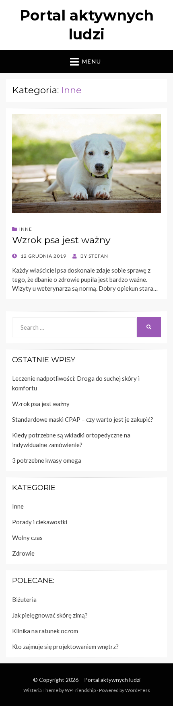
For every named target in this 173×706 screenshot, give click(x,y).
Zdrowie (23, 553)
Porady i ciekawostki (39, 521)
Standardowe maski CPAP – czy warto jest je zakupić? (82, 419)
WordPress (137, 690)
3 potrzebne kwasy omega (46, 460)
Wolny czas (27, 537)
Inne (25, 229)
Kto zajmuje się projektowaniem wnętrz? (65, 646)
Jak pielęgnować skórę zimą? (50, 615)
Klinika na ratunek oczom (45, 630)
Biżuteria (24, 599)
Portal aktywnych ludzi (112, 679)
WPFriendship (80, 690)
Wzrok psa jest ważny (61, 240)
